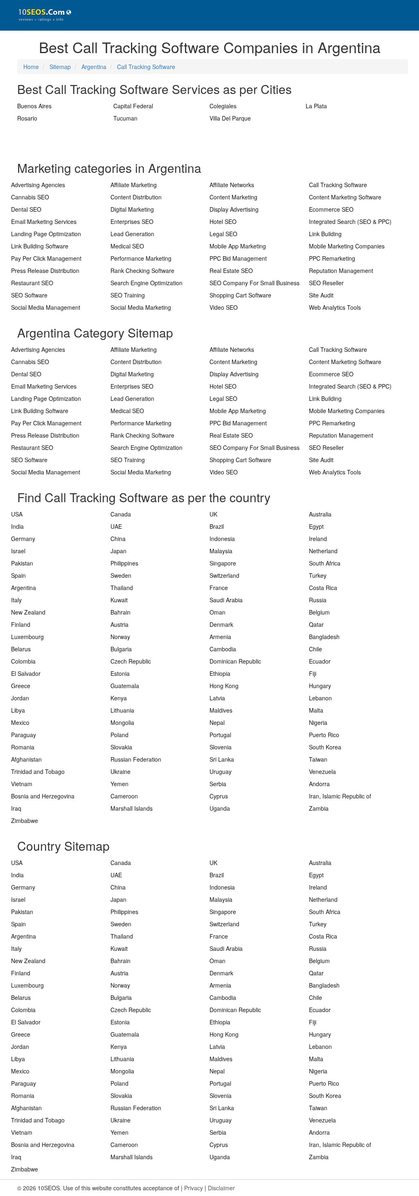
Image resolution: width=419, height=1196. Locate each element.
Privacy (193, 1188)
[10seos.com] (41, 15)
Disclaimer (221, 1188)
